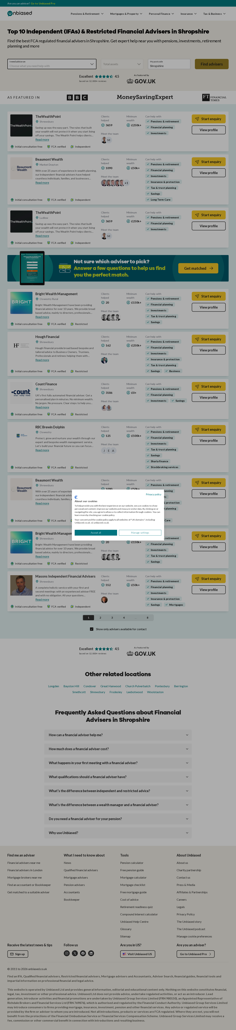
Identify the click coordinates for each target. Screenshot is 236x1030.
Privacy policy (153, 494)
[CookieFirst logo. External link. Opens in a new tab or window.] (76, 497)
